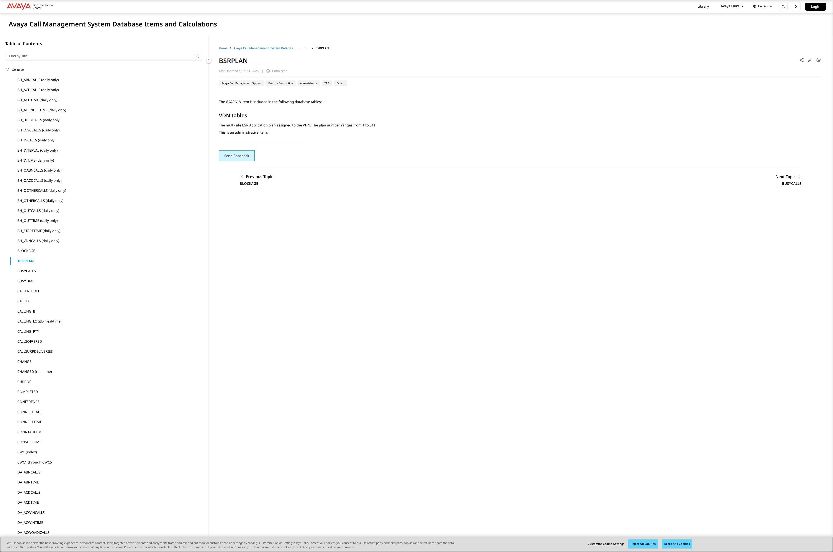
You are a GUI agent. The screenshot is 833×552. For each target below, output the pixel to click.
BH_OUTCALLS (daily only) (38, 210)
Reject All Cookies (643, 544)
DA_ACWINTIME (30, 522)
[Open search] (783, 6)
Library (703, 6)
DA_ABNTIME (28, 482)
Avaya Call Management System (241, 83)
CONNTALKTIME (30, 432)
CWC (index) (27, 452)
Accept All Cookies (677, 544)
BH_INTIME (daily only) (35, 160)
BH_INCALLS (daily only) (36, 140)
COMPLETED (27, 391)
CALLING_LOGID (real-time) (39, 321)
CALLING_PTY (28, 331)
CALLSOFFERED (29, 341)
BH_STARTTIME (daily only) (38, 230)
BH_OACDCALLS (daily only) (39, 180)
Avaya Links (730, 6)
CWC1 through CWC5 (34, 462)
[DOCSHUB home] (31, 6)
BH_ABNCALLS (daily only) (38, 79)
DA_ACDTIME (28, 502)
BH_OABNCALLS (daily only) (39, 170)
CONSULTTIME (29, 442)
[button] (237, 155)
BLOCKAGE (26, 250)
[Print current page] (819, 60)
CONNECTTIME (29, 421)
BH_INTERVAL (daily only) (37, 150)
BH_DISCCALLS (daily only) (38, 130)
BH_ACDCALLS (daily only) (38, 89)
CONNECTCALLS (30, 411)
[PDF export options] (810, 60)
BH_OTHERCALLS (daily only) (40, 200)
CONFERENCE (28, 401)
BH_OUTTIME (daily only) (37, 220)
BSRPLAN (26, 261)
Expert (340, 83)
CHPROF (24, 381)
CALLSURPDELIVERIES (35, 351)
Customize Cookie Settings (606, 544)
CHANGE (24, 361)
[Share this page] (801, 60)
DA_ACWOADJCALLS (33, 532)
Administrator (308, 83)
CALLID (23, 301)
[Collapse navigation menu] (209, 60)
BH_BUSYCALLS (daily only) (39, 120)
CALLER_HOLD (29, 291)
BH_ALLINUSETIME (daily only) (41, 110)
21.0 (327, 83)
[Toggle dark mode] (796, 6)
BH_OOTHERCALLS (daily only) (41, 190)
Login (815, 6)
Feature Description (280, 83)
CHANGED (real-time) (34, 371)
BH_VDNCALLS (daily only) (38, 240)
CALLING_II (26, 311)
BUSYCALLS (26, 271)
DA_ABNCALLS (28, 472)
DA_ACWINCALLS (31, 512)
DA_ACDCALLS (28, 492)
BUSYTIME (25, 281)
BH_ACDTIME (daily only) (37, 100)
